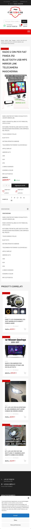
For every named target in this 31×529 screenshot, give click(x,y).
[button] (28, 498)
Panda (13, 40)
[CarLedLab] (15, 17)
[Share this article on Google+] (17, 198)
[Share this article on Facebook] (11, 198)
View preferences (15, 525)
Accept (15, 515)
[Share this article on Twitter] (14, 198)
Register (20, 3)
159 (5, 317)
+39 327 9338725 (11, 26)
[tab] (15, 209)
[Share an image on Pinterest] (20, 198)
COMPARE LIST (23, 1)
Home (2, 40)
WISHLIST (15, 1)
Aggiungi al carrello (20, 185)
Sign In (15, 3)
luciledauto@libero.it (9, 484)
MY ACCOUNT (7, 1)
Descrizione (5, 209)
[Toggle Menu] (28, 32)
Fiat (10, 40)
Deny (15, 520)
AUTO (6, 40)
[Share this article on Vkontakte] (24, 198)
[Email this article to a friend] (11, 200)
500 (6, 449)
